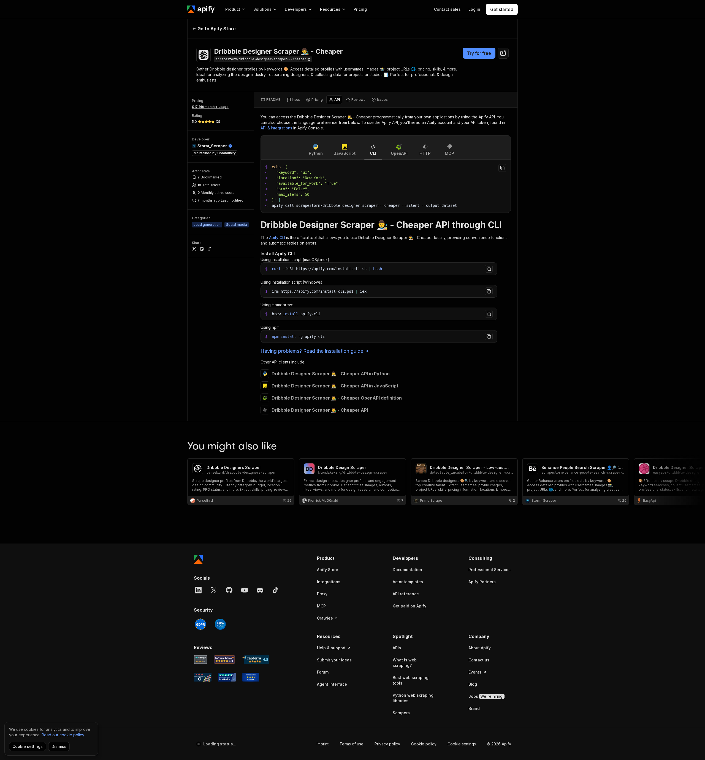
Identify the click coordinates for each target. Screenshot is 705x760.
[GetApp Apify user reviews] (200, 659)
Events (474, 672)
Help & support (331, 647)
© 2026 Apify (499, 744)
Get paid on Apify (409, 606)
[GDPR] (200, 624)
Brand (474, 708)
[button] (338, 558)
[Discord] (260, 590)
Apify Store (327, 569)
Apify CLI (277, 237)
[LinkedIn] (198, 590)
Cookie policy (423, 744)
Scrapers (401, 712)
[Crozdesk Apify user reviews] (250, 677)
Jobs (485, 696)
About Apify (479, 647)
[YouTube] (244, 590)
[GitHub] (229, 590)
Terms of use (352, 744)
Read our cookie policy (63, 734)
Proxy (322, 593)
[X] (213, 590)
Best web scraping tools (411, 680)
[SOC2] (220, 624)
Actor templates (408, 581)
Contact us (478, 660)
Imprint (323, 744)
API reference (406, 593)
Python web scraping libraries (413, 698)
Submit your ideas (334, 660)
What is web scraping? (405, 663)
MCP (321, 606)
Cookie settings (462, 744)
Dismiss (58, 746)
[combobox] (503, 53)
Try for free (479, 53)
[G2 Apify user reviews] (203, 677)
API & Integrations (276, 128)
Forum (323, 672)
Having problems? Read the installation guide (312, 351)
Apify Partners (482, 581)
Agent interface (332, 684)
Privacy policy (387, 744)
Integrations (328, 581)
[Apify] (201, 9)
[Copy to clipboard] (502, 168)
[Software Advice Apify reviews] (224, 659)
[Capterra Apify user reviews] (255, 659)
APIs (397, 647)
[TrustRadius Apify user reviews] (227, 677)
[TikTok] (275, 590)
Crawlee (325, 618)
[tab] (270, 99)
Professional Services (489, 569)
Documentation (407, 569)
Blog (472, 684)
